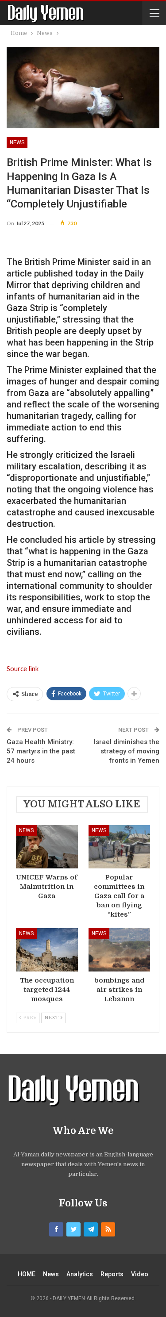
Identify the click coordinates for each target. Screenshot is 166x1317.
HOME (26, 1274)
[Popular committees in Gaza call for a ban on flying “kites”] (120, 846)
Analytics (79, 1274)
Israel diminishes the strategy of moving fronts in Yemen (126, 751)
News (17, 142)
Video (139, 1274)
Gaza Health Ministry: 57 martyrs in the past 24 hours (41, 751)
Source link (23, 668)
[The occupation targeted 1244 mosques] (47, 949)
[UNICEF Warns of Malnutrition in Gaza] (47, 846)
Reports (112, 1274)
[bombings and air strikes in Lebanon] (120, 949)
